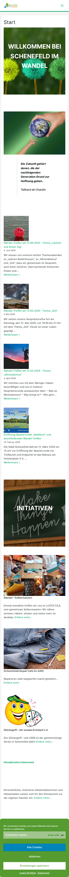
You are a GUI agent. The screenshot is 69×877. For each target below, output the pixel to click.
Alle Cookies (34, 847)
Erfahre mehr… (23, 617)
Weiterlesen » (12, 274)
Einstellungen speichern (34, 865)
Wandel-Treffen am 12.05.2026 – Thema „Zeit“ (30, 310)
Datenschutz (44, 873)
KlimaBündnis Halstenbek (19, 762)
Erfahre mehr (11, 682)
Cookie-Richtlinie (27, 873)
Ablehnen (34, 856)
